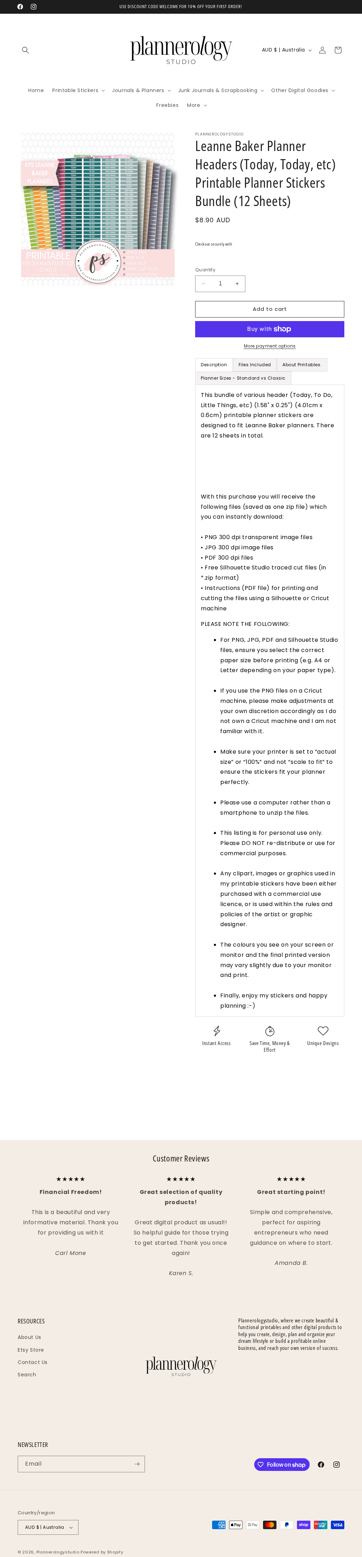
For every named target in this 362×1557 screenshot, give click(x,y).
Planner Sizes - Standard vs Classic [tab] (243, 378)
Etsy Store (31, 1349)
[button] (25, 50)
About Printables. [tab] (302, 365)
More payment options (270, 346)
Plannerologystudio (58, 1552)
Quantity (205, 269)
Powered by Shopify (102, 1552)
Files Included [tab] (255, 365)
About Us (29, 1337)
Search (27, 1374)
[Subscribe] (137, 1464)
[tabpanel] (269, 701)
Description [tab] (214, 365)
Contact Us (33, 1362)
